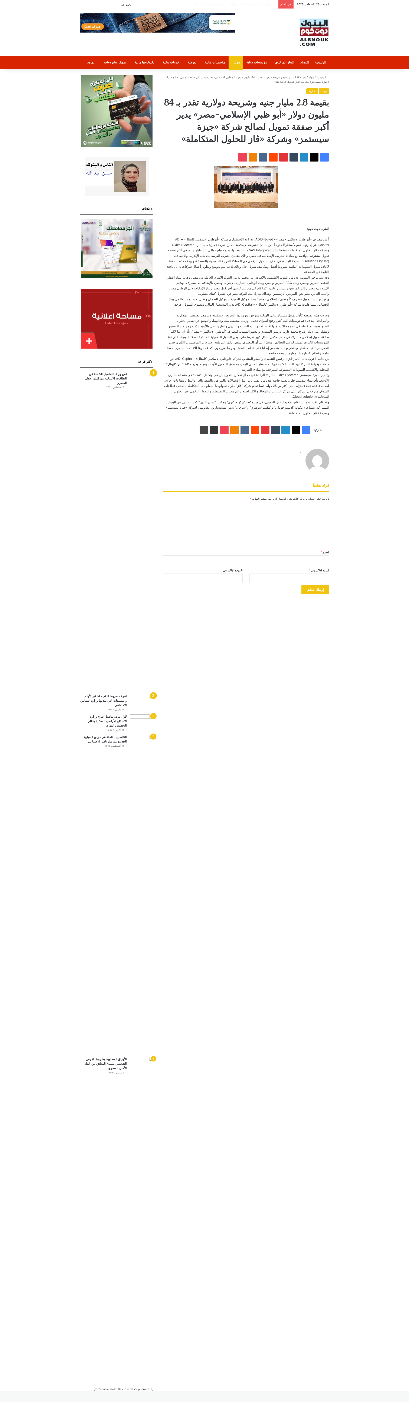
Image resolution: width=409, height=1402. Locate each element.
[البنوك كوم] (314, 32)
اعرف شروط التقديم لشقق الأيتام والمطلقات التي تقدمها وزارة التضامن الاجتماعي (103, 700)
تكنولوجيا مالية (144, 62)
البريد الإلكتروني (318, 570)
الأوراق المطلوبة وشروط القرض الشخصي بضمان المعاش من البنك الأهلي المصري (106, 1063)
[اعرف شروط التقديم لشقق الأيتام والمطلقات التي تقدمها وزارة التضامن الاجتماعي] (141, 702)
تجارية (312, 91)
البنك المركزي (284, 62)
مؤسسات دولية (256, 62)
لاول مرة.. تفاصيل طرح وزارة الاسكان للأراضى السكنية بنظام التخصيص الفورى (107, 721)
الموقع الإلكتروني (233, 570)
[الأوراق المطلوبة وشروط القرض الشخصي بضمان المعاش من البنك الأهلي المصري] (141, 1216)
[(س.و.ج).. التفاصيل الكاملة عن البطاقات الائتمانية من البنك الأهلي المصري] (141, 531)
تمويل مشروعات (115, 62)
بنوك (237, 62)
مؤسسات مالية (215, 62)
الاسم (324, 552)
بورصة (192, 62)
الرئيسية (320, 62)
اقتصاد (304, 62)
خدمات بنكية (171, 62)
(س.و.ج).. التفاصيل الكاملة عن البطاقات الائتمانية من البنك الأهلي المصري (106, 378)
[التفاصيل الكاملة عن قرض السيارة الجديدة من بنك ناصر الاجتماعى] (141, 894)
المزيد (91, 62)
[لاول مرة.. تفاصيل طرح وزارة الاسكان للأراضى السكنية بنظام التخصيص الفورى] (141, 722)
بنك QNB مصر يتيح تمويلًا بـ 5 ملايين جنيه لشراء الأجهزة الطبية (239, 4)
